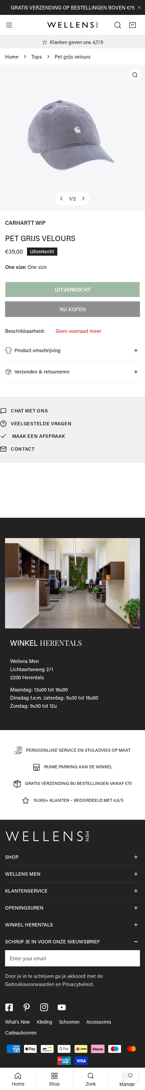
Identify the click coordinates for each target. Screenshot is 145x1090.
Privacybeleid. (78, 984)
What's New (17, 1022)
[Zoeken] (117, 25)
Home (12, 56)
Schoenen (69, 1022)
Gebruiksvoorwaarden (29, 984)
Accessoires (98, 1022)
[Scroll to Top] (133, 1054)
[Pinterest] (26, 1007)
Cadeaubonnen (21, 1032)
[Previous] (61, 198)
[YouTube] (61, 1007)
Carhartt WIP (25, 222)
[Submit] (131, 958)
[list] (72, 137)
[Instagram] (44, 1007)
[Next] (83, 198)
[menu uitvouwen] (9, 25)
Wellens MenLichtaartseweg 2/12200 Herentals (31, 669)
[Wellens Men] (72, 25)
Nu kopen (73, 309)
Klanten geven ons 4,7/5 (76, 42)
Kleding (44, 1022)
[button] (132, 25)
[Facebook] (9, 1007)
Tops (36, 56)
